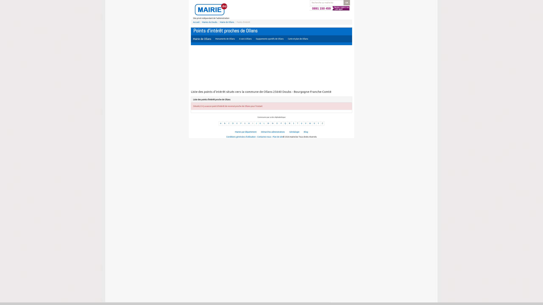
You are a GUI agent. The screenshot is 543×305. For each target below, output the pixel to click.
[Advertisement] (271, 68)
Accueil (196, 22)
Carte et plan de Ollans (298, 39)
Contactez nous (264, 137)
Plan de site (278, 137)
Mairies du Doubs (209, 22)
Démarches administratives (273, 132)
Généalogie (294, 132)
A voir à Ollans (245, 39)
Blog (306, 132)
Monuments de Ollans (225, 39)
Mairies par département (246, 132)
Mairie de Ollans (227, 22)
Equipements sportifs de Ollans (270, 39)
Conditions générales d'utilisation (241, 137)
